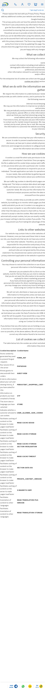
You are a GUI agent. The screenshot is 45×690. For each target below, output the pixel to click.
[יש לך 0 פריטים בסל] (35, 4)
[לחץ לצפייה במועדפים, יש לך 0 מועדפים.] (29, 4)
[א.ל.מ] (5, 4)
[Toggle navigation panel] (42, 4)
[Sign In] (22, 4)
